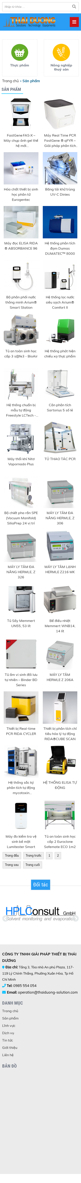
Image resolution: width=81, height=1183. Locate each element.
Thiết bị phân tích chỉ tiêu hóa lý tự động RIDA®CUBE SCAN (60, 733)
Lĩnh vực (8, 1025)
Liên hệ (8, 1055)
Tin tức (7, 1040)
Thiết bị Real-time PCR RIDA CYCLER (21, 731)
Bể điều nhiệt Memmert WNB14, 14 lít (60, 625)
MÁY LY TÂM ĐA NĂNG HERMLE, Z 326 (20, 572)
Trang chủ (10, 81)
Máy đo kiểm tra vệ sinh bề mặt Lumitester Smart (21, 841)
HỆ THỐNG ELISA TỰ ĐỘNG (60, 785)
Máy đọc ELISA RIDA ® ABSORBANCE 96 (21, 245)
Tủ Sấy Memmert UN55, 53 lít (21, 623)
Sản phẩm (10, 1018)
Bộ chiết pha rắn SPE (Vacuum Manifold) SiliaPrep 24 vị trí (21, 518)
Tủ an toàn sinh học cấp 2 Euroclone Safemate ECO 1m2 (60, 841)
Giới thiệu (9, 1047)
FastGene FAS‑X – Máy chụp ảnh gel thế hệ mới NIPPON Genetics (21, 140)
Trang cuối (32, 865)
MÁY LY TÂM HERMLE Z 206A (60, 677)
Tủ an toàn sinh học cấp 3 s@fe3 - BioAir (21, 353)
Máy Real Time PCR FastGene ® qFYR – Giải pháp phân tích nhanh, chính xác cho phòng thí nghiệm (60, 140)
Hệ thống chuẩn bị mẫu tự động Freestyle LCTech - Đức (21, 410)
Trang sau (12, 865)
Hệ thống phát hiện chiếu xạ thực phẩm (60, 353)
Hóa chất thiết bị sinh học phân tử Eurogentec (21, 194)
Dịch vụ (8, 1033)
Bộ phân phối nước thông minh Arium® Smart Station (21, 302)
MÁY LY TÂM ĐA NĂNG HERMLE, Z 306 (60, 518)
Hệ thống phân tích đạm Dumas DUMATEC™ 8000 (60, 248)
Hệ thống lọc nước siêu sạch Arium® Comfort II (60, 302)
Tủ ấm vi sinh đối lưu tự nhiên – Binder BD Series (21, 679)
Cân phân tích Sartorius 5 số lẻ (60, 407)
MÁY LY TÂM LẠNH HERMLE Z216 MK (60, 569)
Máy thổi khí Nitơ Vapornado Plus (21, 461)
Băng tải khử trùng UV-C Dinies (60, 192)
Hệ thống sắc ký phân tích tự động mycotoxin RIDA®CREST (21, 787)
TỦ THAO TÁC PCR (60, 459)
